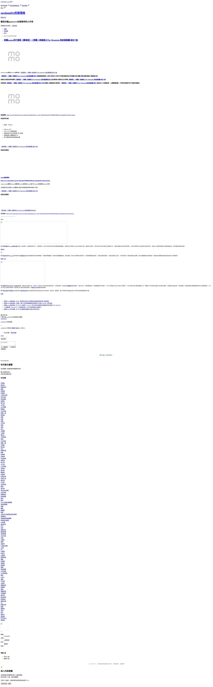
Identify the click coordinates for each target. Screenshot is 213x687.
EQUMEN (3, 618)
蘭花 (2, 500)
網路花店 (3, 530)
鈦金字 (3, 553)
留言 (17, 328)
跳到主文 (3, 17)
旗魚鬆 (69, 285)
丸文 (4, 258)
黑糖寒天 (3, 516)
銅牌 (2, 542)
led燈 (2, 548)
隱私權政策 (116, 663)
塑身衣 (2, 249)
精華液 (3, 608)
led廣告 (3, 551)
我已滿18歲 (4, 683)
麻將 (2, 575)
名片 (5, 33)
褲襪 (2, 567)
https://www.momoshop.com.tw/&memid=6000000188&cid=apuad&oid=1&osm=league (25, 180)
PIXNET (94, 663)
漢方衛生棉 (24, 290)
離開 (9, 683)
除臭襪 (5, 246)
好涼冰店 (3, 397)
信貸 (2, 294)
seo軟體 (3, 522)
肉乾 (2, 427)
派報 (2, 538)
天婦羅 (3, 431)
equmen (11, 255)
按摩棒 (3, 587)
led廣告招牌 (4, 546)
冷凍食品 (3, 437)
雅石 (2, 498)
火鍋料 (3, 433)
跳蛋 (2, 589)
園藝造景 (3, 494)
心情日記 (14, 25)
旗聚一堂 (3, 413)
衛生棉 (5, 290)
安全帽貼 (3, 399)
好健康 (3, 474)
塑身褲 (3, 616)
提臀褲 (3, 620)
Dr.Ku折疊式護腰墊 (6, 502)
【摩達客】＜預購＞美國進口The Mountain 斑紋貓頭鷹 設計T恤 (38, 72)
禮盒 (33, 287)
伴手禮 (37, 287)
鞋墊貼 (3, 409)
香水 (2, 612)
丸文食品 (15, 285)
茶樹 (2, 610)
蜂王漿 (3, 480)
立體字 (3, 540)
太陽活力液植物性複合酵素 (9, 514)
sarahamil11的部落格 (13, 12)
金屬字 (3, 544)
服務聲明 (122, 663)
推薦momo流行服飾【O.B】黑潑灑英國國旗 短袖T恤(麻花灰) (22, 309)
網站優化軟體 (5, 520)
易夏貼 (3, 401)
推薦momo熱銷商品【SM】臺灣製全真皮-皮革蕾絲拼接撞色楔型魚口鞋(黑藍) (26, 301)
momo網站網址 (5, 177)
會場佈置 (3, 534)
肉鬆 (2, 419)
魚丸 (2, 429)
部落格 (6, 31)
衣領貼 (3, 383)
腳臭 (2, 389)
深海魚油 (3, 484)
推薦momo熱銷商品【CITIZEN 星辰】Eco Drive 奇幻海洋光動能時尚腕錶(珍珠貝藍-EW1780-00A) (32, 305)
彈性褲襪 (3, 569)
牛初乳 (3, 482)
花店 (2, 528)
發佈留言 (3, 349)
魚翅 (2, 439)
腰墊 (2, 508)
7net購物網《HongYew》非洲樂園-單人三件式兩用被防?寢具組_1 (23, 307)
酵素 (2, 486)
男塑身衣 (22, 255)
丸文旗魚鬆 (4, 573)
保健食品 (3, 476)
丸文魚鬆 (3, 571)
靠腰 (2, 506)
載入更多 (3, 339)
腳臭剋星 (14, 246)
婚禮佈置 (3, 532)
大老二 (3, 577)
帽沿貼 (3, 385)
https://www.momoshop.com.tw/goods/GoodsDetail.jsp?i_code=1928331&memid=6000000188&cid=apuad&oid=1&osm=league (41, 115)
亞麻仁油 (3, 478)
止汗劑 (3, 405)
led (1, 549)
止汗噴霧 (3, 407)
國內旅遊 (13, 332)
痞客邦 (14, 328)
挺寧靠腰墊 (4, 504)
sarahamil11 (4, 318)
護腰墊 (3, 510)
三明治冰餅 (4, 395)
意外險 (3, 488)
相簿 (5, 29)
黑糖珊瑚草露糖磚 (6, 518)
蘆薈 (2, 606)
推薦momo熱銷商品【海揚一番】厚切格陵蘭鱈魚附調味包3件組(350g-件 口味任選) (28, 303)
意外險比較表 (5, 490)
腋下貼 (3, 403)
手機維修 (3, 593)
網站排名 (3, 524)
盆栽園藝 (3, 496)
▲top (2, 335)
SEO (2, 526)
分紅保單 (3, 492)
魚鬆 (2, 258)
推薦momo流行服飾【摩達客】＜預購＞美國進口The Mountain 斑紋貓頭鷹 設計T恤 (41, 40)
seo (1, 602)
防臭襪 (3, 393)
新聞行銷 (3, 604)
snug (2, 219)
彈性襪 (3, 565)
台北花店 (3, 536)
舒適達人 (11, 290)
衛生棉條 (3, 597)
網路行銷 (3, 601)
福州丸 (3, 435)
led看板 (3, 555)
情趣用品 (3, 585)
